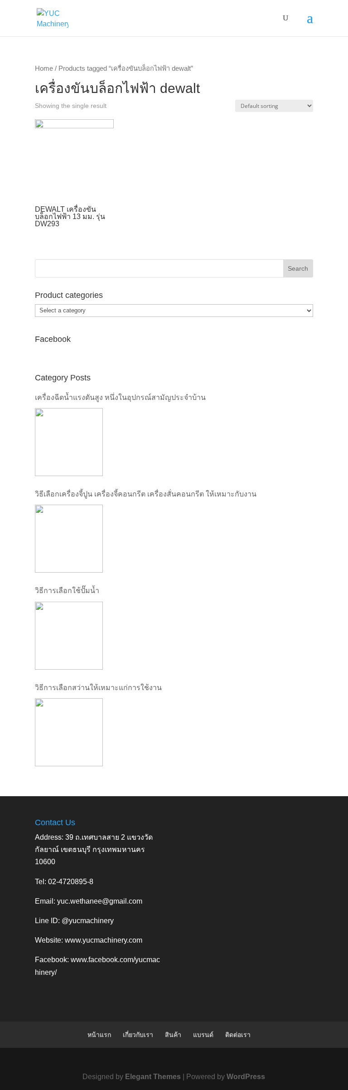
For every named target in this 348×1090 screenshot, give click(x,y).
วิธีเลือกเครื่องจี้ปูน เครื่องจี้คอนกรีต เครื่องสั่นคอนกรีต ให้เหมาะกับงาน (145, 494)
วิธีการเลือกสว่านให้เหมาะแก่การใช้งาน (98, 687)
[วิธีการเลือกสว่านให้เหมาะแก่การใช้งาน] (69, 732)
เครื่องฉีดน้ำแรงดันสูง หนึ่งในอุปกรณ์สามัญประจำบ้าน (120, 397)
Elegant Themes (153, 1076)
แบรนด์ (203, 1034)
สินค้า (173, 1034)
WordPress (246, 1076)
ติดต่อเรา (238, 1034)
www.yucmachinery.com (103, 940)
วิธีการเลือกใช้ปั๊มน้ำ (67, 590)
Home (44, 68)
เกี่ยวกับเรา (138, 1034)
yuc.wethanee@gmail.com (99, 901)
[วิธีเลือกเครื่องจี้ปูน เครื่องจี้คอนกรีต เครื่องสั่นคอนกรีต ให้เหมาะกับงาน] (69, 539)
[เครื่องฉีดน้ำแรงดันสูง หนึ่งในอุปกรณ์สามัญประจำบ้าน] (69, 442)
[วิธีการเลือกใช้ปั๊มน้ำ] (69, 636)
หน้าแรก (99, 1034)
